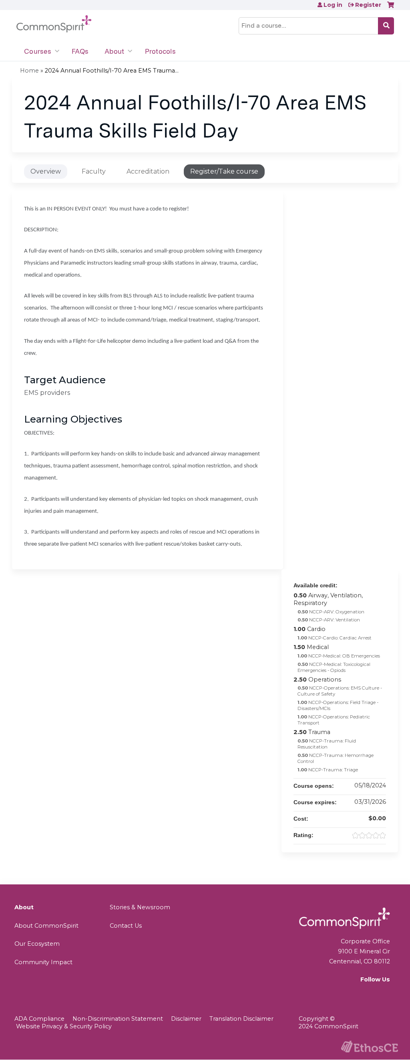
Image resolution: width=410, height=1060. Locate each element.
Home (29, 70)
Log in (333, 5)
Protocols (160, 51)
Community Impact (43, 962)
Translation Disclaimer (241, 1018)
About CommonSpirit (46, 925)
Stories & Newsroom (140, 907)
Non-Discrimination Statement (117, 1018)
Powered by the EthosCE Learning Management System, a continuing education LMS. (369, 1046)
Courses (37, 51)
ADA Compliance (39, 1018)
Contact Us (126, 925)
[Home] (54, 24)
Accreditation (148, 171)
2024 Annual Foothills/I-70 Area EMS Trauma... (112, 70)
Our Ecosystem (37, 943)
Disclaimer (186, 1018)
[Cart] (390, 8)
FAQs (80, 51)
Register (368, 5)
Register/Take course (224, 171)
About (114, 51)
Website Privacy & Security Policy (64, 1026)
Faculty (94, 171)
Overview (45, 171)
